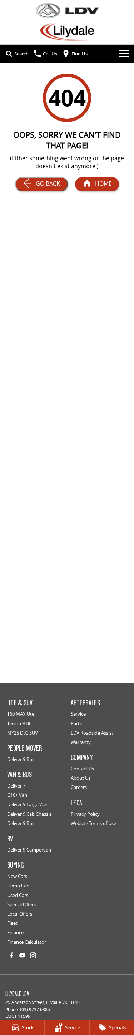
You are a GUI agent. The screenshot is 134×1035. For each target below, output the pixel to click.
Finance (15, 932)
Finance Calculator (26, 942)
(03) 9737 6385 (35, 1009)
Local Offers (19, 914)
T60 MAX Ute (20, 714)
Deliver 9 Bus (20, 759)
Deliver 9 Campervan (29, 850)
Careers (79, 787)
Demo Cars (18, 885)
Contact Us (82, 768)
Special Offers (21, 904)
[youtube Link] (22, 955)
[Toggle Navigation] (124, 54)
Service (78, 714)
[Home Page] (67, 10)
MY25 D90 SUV (22, 733)
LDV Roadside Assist (92, 733)
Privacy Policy (85, 814)
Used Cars (17, 895)
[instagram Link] (33, 955)
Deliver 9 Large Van (27, 804)
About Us (80, 778)
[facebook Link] (11, 955)
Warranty (81, 742)
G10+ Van (17, 795)
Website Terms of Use (93, 823)
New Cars (17, 876)
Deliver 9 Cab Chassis (29, 814)
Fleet (12, 923)
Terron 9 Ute (20, 723)
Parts (76, 723)
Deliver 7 (16, 786)
